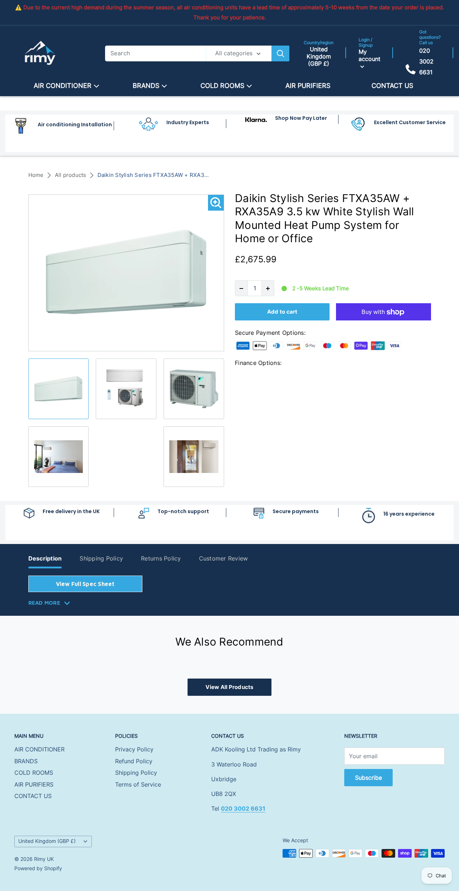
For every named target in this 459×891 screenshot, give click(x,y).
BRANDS (146, 85)
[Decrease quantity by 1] (241, 288)
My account (369, 55)
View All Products (229, 687)
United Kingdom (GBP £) (47, 841)
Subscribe (368, 777)
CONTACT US (392, 85)
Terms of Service (138, 784)
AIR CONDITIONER (62, 85)
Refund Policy (133, 761)
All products (70, 175)
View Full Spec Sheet (85, 584)
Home (36, 175)
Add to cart (282, 312)
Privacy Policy (134, 749)
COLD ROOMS (222, 85)
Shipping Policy (101, 558)
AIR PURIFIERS (307, 85)
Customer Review (223, 558)
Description (45, 558)
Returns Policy (161, 558)
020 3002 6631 (426, 61)
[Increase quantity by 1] (268, 288)
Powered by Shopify (38, 868)
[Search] (280, 53)
